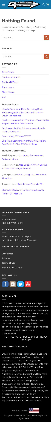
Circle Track (8, 72)
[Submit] (46, 37)
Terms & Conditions (12, 267)
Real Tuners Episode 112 (30, 184)
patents (39, 364)
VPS (4, 97)
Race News (8, 87)
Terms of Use (8, 263)
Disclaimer (7, 253)
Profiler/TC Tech (10, 82)
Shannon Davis (10, 190)
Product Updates (11, 77)
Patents (6, 258)
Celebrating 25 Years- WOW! (16, 136)
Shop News (8, 92)
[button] (3, 4)
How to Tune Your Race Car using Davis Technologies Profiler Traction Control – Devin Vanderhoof (22, 112)
